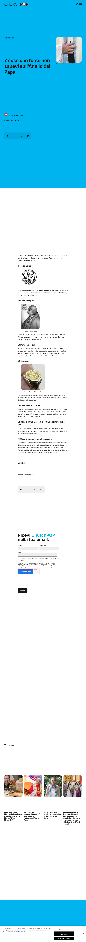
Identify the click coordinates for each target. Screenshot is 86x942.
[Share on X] (21, 135)
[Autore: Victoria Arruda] (27, 794)
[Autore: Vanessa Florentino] (46, 794)
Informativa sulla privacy (21, 931)
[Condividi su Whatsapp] (14, 135)
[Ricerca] (77, 4)
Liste (12, 37)
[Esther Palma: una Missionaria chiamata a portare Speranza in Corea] (53, 786)
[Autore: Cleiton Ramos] (66, 794)
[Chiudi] (83, 934)
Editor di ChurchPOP (13, 114)
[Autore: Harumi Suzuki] (7, 794)
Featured (7, 37)
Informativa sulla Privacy (45, 567)
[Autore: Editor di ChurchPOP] (6, 114)
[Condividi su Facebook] (7, 135)
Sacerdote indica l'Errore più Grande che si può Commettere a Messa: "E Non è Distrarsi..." (13, 816)
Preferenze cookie (64, 929)
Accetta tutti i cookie (64, 938)
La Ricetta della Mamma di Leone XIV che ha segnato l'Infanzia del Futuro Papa (32, 816)
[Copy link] (27, 135)
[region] (43, 934)
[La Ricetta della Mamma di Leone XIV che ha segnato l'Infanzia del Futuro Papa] (33, 786)
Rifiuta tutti (64, 934)
